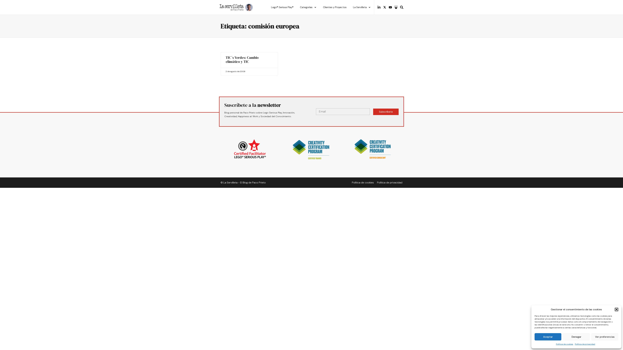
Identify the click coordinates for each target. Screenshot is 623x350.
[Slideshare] (396, 7)
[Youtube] (390, 7)
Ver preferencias (605, 336)
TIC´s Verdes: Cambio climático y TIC (242, 59)
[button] (616, 309)
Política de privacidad (585, 344)
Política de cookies (564, 344)
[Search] (401, 7)
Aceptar (548, 336)
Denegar (576, 336)
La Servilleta (360, 7)
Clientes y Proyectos (335, 7)
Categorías (306, 7)
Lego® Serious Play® (282, 7)
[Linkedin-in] (379, 7)
